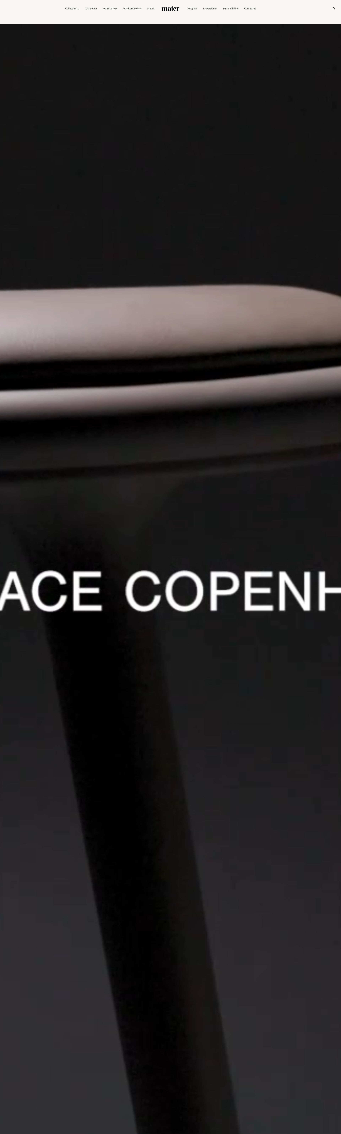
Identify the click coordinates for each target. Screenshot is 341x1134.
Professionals (210, 8)
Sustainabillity (231, 8)
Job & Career (109, 8)
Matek (150, 8)
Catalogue (91, 8)
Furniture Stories (132, 8)
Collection (70, 8)
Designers (192, 8)
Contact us (250, 8)
